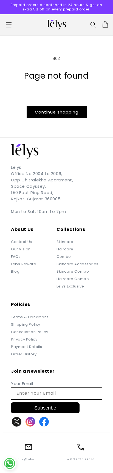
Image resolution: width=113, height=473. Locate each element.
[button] (8, 24)
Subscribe (45, 408)
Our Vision (21, 249)
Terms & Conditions (30, 317)
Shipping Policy (25, 324)
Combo (63, 256)
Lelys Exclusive (70, 286)
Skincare (65, 241)
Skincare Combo (72, 271)
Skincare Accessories (77, 264)
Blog (15, 271)
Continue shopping (56, 112)
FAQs (16, 256)
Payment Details (26, 346)
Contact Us (21, 241)
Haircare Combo (72, 278)
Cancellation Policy (29, 331)
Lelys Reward (23, 264)
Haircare (65, 249)
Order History (24, 354)
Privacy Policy (24, 339)
